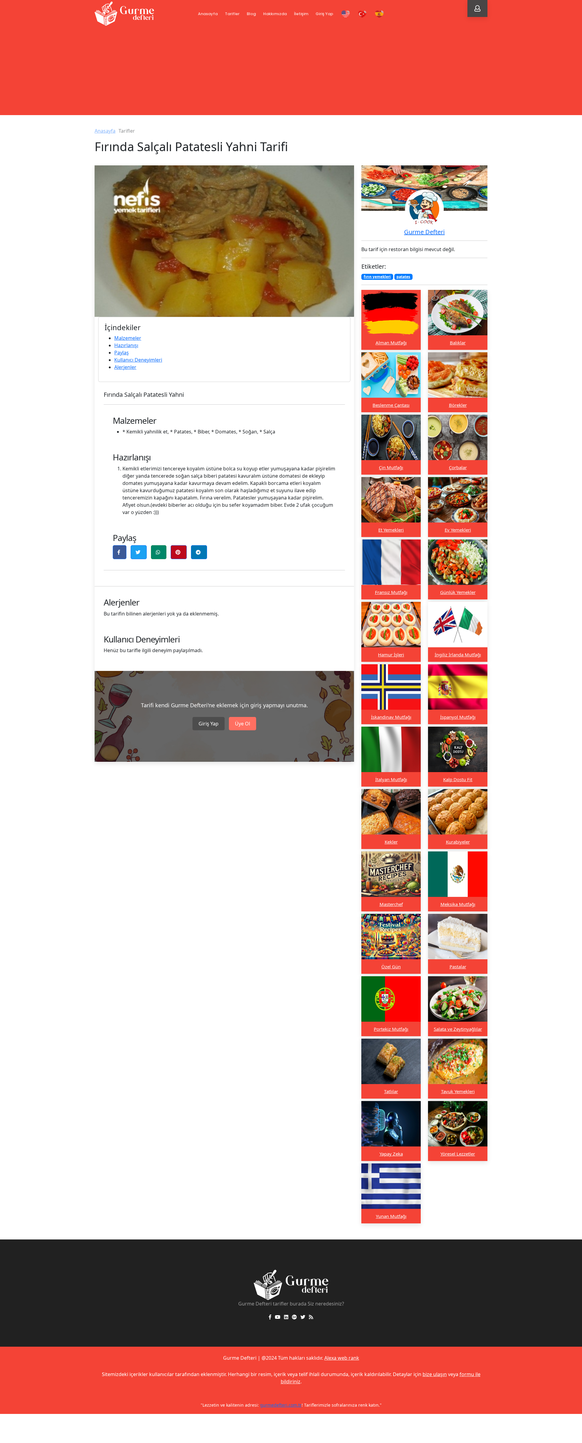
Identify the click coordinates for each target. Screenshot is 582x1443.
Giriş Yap (324, 14)
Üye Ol (242, 723)
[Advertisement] (291, 72)
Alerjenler (125, 367)
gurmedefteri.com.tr (281, 1405)
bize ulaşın (435, 1374)
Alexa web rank (341, 1358)
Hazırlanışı (126, 345)
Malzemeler (127, 338)
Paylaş (121, 352)
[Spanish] (379, 14)
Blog (251, 14)
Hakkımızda (275, 14)
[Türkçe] (362, 14)
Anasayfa (208, 14)
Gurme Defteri (424, 232)
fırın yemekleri (377, 276)
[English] (345, 14)
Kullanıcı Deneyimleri (138, 360)
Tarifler (232, 14)
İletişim (301, 14)
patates (403, 276)
